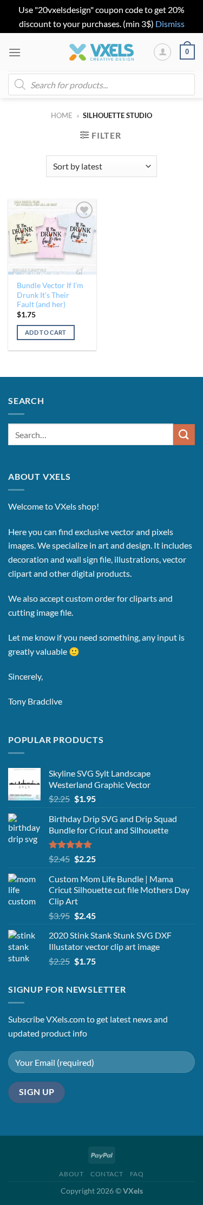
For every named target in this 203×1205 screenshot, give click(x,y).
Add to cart (46, 332)
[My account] (162, 52)
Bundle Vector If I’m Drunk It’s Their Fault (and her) (50, 295)
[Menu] (14, 52)
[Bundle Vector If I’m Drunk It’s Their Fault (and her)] (52, 236)
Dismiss (170, 23)
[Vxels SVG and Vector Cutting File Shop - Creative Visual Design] (101, 52)
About (71, 1174)
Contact (106, 1174)
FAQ (137, 1174)
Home (62, 115)
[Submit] (184, 434)
